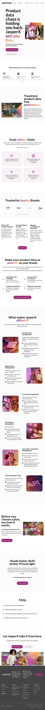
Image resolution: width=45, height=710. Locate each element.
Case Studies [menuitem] (37, 689)
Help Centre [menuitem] (37, 686)
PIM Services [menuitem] (15, 691)
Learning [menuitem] (36, 691)
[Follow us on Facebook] (2, 694)
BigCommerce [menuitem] (26, 692)
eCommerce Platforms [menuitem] (26, 687)
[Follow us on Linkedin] (3, 694)
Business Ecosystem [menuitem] (25, 697)
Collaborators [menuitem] (4, 686)
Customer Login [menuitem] (39, 707)
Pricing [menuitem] (3, 689)
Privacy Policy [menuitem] (32, 707)
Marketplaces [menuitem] (26, 694)
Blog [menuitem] (35, 693)
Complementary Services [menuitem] (16, 694)
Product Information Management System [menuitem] (17, 688)
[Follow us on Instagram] (5, 694)
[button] (15, 3)
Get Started (38, 674)
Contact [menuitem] (3, 691)
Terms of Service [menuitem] (29, 705)
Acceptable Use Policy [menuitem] (38, 705)
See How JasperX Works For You (22, 297)
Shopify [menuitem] (25, 690)
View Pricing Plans (22, 583)
